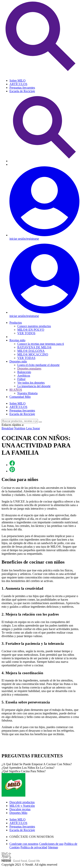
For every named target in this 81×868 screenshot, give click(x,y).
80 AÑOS (15, 389)
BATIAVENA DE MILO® (34, 347)
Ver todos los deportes (31, 382)
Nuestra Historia (27, 393)
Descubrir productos (22, 802)
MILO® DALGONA (31, 350)
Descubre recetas (19, 809)
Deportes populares (29, 368)
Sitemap (53, 847)
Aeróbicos (23, 375)
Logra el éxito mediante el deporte (38, 365)
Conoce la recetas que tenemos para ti (40, 343)
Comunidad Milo (20, 396)
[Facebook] (12, 464)
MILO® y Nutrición (22, 805)
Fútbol (21, 379)
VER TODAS (26, 358)
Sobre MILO (17, 80)
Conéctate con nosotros (23, 843)
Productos (15, 322)
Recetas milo (17, 340)
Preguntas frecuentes (22, 87)
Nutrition (19, 428)
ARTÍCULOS (18, 84)
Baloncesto (24, 372)
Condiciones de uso (51, 843)
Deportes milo (18, 361)
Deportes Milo (18, 812)
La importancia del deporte (34, 386)
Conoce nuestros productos (34, 326)
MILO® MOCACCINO (32, 354)
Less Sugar (33, 428)
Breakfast (7, 428)
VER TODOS (26, 333)
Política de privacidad (33, 847)
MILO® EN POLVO (30, 329)
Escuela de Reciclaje (22, 91)
